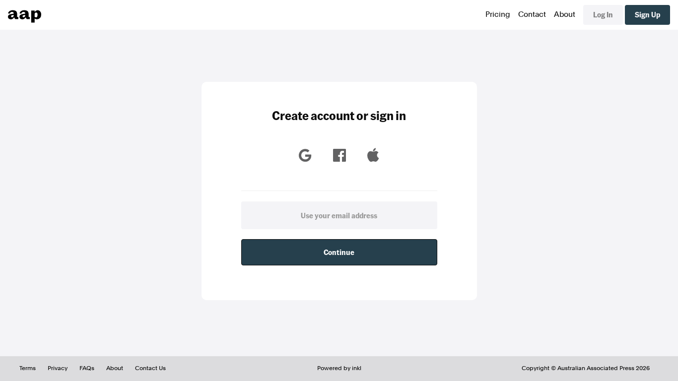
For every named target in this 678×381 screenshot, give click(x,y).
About (564, 14)
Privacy (58, 368)
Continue (339, 252)
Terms (27, 368)
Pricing (497, 14)
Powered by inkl (339, 368)
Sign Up (647, 14)
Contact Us (150, 368)
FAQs (86, 368)
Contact (532, 14)
